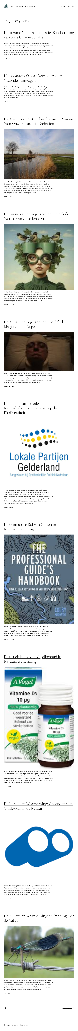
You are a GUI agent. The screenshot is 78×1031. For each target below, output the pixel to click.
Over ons (71, 6)
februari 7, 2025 (8, 507)
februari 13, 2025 (9, 304)
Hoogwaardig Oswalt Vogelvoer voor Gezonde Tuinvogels (33, 78)
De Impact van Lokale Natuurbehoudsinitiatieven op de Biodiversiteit (30, 408)
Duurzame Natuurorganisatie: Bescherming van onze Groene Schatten (39, 34)
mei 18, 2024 (7, 993)
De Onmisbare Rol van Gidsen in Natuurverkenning (30, 526)
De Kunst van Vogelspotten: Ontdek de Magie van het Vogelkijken (34, 324)
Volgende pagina (68, 1008)
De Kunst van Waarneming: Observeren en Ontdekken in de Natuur (38, 806)
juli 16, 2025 (7, 58)
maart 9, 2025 (8, 196)
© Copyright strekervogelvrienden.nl (23, 6)
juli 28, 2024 (7, 786)
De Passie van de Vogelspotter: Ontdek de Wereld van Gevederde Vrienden (36, 216)
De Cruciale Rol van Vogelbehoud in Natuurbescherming (32, 658)
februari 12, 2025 (9, 386)
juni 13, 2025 (7, 101)
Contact (63, 6)
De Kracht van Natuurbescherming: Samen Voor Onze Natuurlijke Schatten (38, 121)
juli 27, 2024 (7, 898)
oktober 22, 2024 (9, 639)
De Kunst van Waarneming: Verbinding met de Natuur (39, 918)
